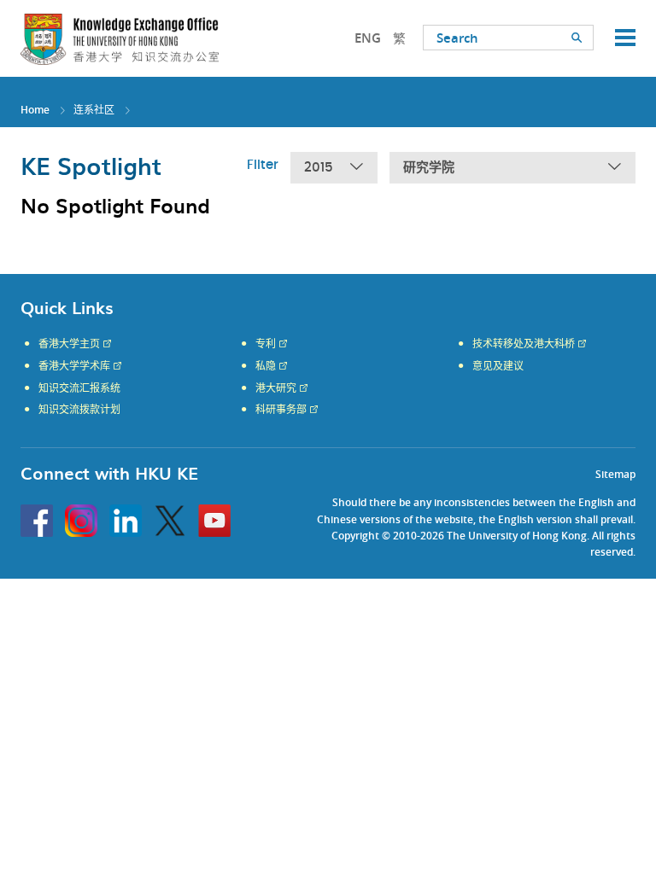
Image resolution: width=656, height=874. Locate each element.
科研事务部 (281, 410)
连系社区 (93, 109)
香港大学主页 (69, 344)
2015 (318, 167)
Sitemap (615, 474)
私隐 (265, 366)
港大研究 (275, 388)
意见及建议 (498, 366)
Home (35, 109)
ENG (367, 38)
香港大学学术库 (74, 366)
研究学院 (428, 167)
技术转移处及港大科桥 (523, 344)
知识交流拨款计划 (79, 410)
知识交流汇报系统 (79, 388)
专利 (265, 344)
